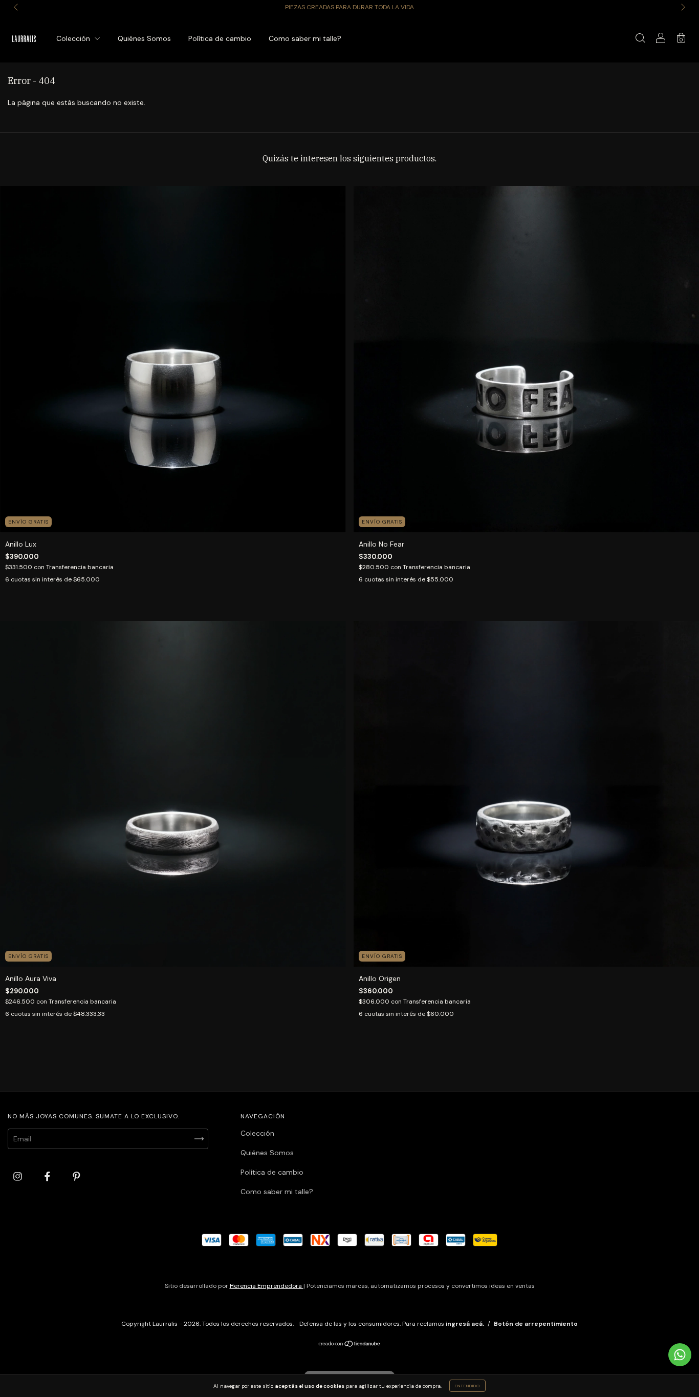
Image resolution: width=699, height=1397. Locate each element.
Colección (74, 38)
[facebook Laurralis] (48, 1176)
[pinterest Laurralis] (76, 1176)
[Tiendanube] (350, 1344)
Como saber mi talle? (305, 38)
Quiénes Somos (144, 38)
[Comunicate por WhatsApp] (679, 1354)
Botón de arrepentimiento (536, 1324)
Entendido (467, 1385)
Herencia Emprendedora (266, 1286)
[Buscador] (640, 39)
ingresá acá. (465, 1324)
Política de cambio (219, 38)
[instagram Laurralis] (19, 1176)
